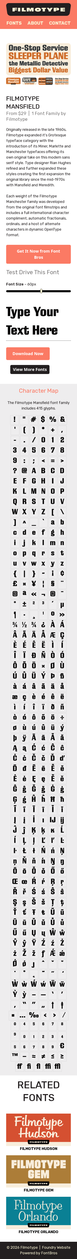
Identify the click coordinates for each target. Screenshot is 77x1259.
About (35, 23)
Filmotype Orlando (38, 1232)
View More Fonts (30, 369)
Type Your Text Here (32, 322)
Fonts (14, 23)
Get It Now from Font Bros (38, 254)
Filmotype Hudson (38, 1148)
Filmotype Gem (38, 1190)
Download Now (28, 353)
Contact (60, 23)
